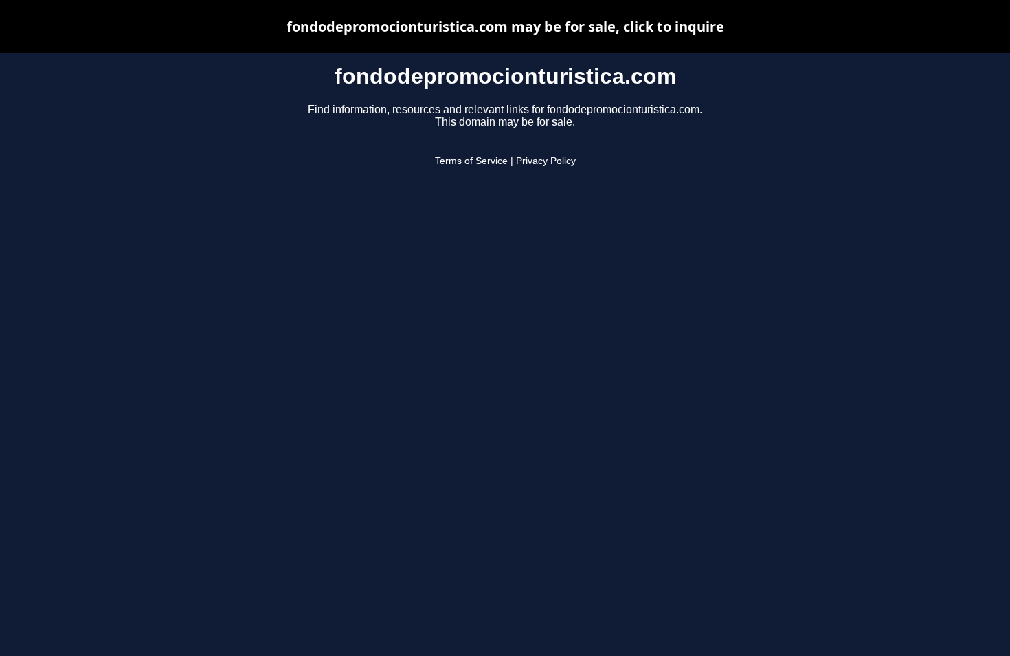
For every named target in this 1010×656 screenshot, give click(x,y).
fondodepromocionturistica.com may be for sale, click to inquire (505, 26)
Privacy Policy (546, 161)
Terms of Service (471, 161)
